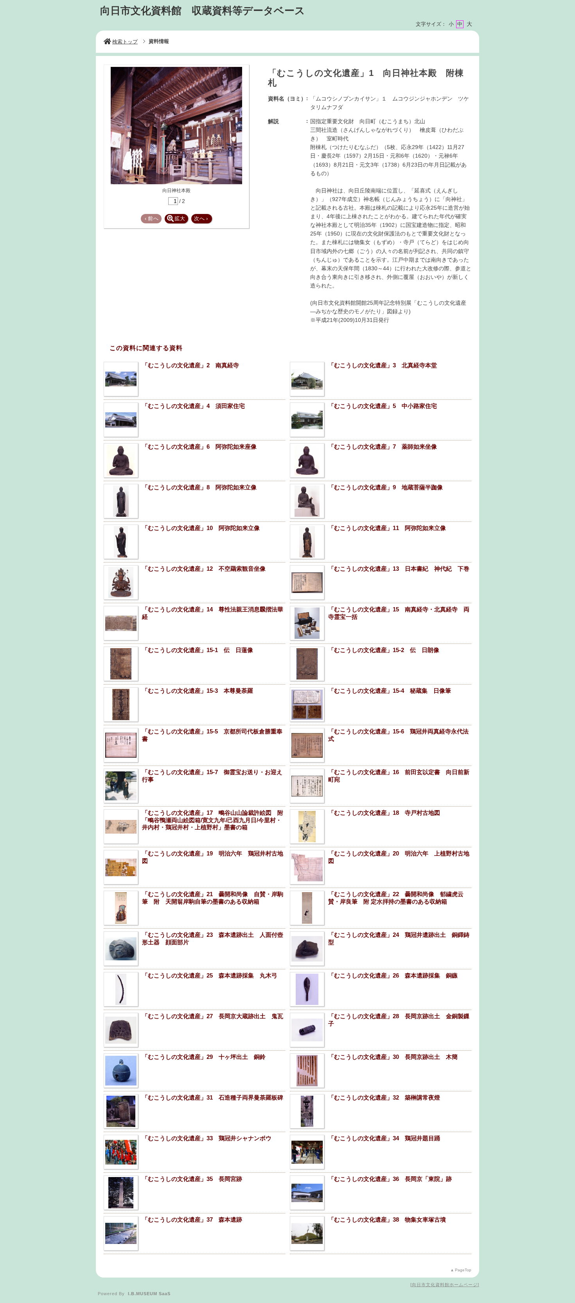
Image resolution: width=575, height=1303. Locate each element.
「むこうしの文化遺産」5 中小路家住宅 (382, 406)
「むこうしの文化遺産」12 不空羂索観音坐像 (204, 568)
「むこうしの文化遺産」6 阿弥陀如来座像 (199, 446)
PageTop (463, 1270)
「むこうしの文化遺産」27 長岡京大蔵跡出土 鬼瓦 (212, 1016)
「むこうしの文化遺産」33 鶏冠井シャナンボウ (206, 1138)
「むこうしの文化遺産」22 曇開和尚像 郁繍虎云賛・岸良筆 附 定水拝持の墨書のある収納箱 (396, 898)
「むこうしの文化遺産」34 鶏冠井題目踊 (384, 1138)
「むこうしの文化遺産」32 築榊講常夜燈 (384, 1097)
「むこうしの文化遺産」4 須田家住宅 (193, 406)
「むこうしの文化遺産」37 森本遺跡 (192, 1219)
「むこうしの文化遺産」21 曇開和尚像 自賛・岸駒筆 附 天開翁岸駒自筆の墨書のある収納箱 (212, 898)
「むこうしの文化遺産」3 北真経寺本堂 (382, 365)
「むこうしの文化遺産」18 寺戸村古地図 (384, 812)
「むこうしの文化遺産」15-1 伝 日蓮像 (197, 650)
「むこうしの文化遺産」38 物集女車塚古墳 (387, 1219)
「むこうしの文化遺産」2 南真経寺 (190, 365)
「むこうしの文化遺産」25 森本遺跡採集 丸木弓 (209, 975)
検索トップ (125, 42)
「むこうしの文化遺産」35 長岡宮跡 (192, 1178)
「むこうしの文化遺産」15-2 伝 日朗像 (383, 650)
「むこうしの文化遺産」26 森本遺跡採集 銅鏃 (393, 975)
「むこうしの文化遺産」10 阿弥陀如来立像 (201, 528)
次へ (201, 218)
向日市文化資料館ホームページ (445, 1284)
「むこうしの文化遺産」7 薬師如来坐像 (382, 446)
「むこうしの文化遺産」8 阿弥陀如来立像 (199, 487)
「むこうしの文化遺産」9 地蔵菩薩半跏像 (385, 487)
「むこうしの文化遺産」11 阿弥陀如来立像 (387, 528)
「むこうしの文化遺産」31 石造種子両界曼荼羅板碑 (212, 1097)
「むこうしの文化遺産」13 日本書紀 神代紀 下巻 (398, 568)
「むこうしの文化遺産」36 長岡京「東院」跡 (390, 1178)
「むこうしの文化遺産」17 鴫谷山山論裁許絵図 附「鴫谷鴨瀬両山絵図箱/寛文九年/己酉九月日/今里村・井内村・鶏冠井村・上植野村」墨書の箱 (212, 819)
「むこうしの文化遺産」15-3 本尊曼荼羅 (197, 690)
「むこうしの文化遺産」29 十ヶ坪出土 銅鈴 (204, 1056)
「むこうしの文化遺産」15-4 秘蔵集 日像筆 (389, 690)
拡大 (179, 218)
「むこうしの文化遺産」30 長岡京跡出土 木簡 (393, 1056)
